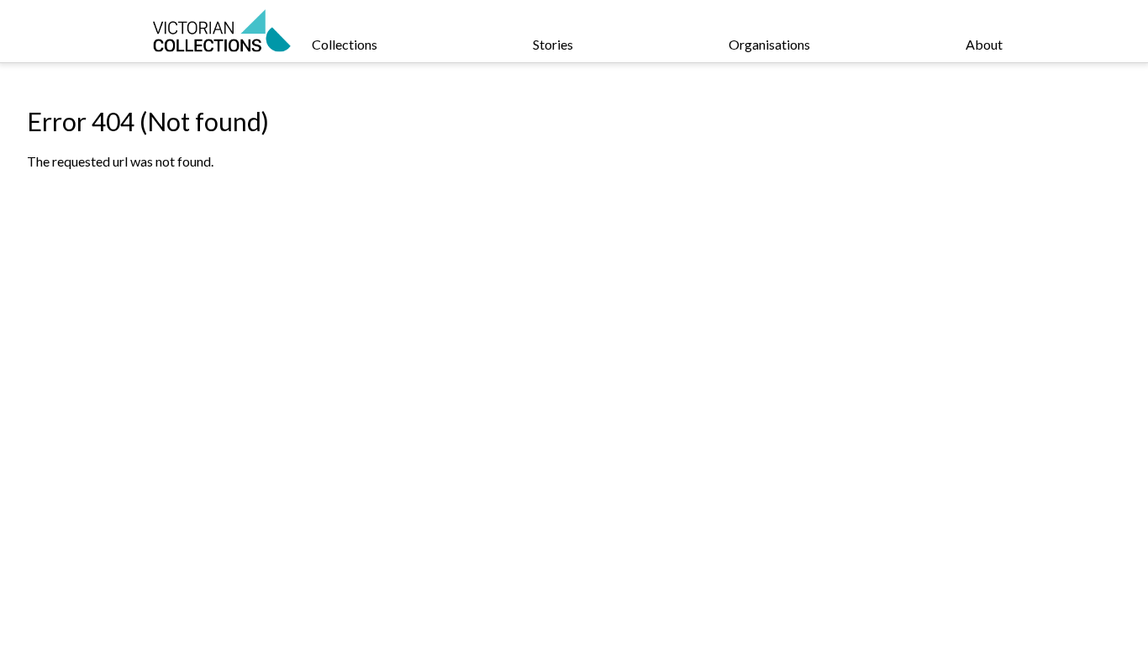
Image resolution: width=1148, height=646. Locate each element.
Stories (553, 44)
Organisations (769, 44)
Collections (344, 44)
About (984, 44)
